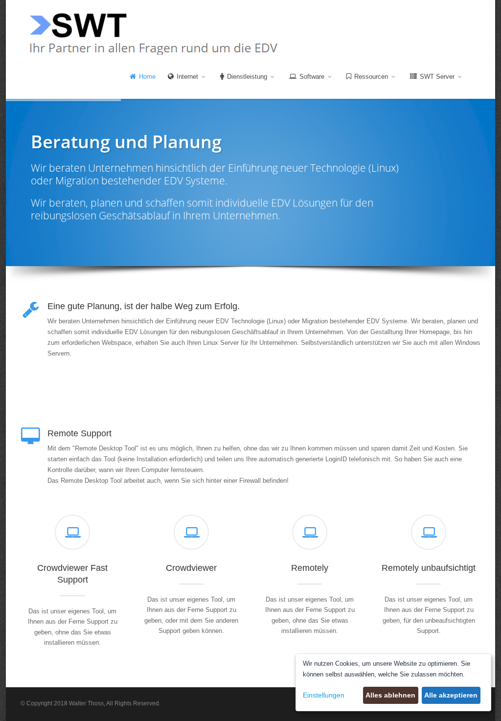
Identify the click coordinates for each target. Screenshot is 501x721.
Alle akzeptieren (451, 695)
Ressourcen (372, 76)
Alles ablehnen (390, 695)
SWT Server (438, 76)
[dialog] (393, 682)
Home (147, 76)
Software (312, 76)
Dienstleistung (248, 76)
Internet (188, 76)
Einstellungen (323, 695)
